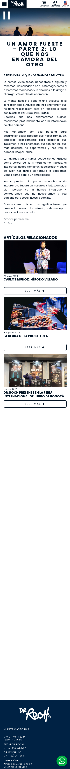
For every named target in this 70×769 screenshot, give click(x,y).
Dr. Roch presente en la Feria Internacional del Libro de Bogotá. (34, 394)
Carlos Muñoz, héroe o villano (31, 279)
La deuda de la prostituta (26, 336)
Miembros (55, 6)
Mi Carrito (44, 6)
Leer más (33, 291)
